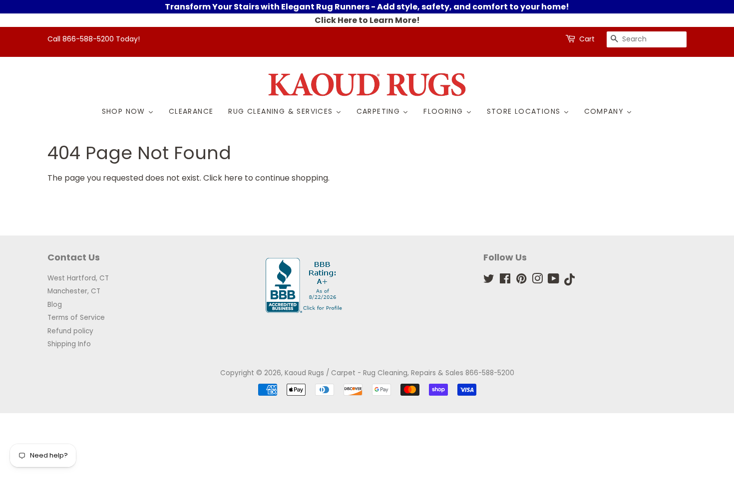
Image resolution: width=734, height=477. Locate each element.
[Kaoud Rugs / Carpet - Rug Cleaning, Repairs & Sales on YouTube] (553, 280)
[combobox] (647, 39)
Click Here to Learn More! (367, 20)
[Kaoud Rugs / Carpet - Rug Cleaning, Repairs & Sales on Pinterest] (521, 280)
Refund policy (70, 331)
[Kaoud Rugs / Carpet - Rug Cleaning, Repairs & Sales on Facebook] (505, 280)
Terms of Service (76, 317)
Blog (54, 304)
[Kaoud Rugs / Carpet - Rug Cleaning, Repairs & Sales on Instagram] (537, 280)
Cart (587, 39)
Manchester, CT (73, 291)
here (233, 178)
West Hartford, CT (78, 278)
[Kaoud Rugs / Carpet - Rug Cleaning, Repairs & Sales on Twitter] (488, 280)
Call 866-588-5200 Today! (93, 39)
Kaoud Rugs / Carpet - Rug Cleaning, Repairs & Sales (374, 373)
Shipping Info (69, 344)
